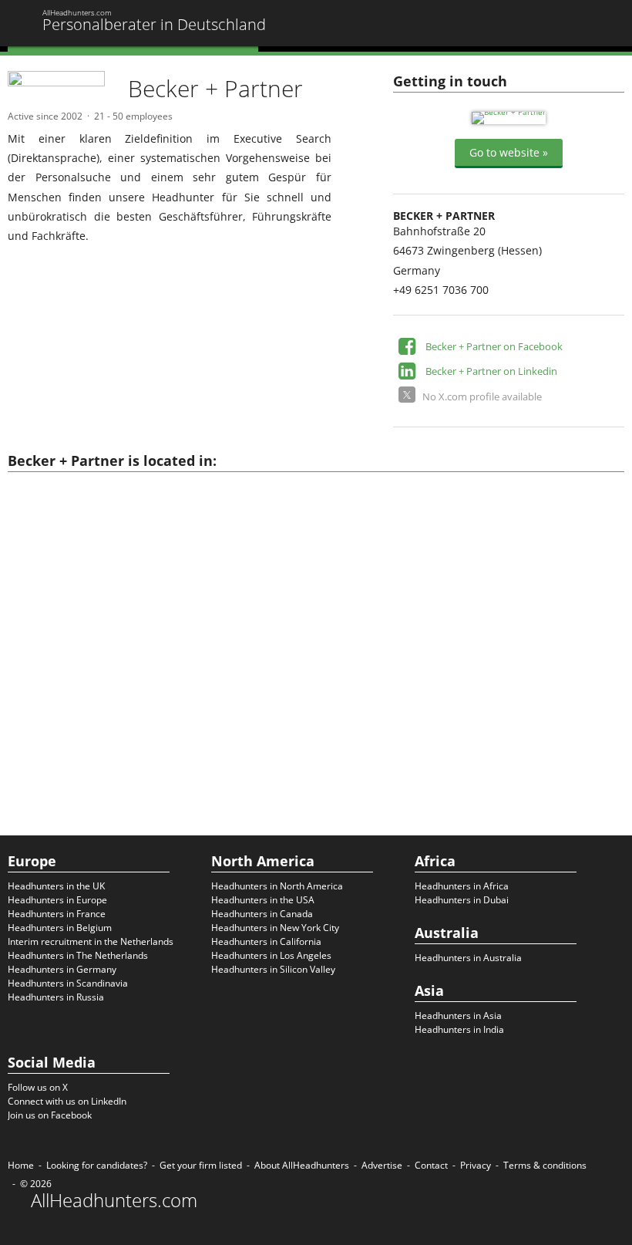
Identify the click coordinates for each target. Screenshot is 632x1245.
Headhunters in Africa (462, 885)
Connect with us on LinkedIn (67, 1101)
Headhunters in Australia (468, 957)
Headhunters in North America (277, 885)
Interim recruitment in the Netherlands (90, 941)
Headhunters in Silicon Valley (273, 969)
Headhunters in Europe (57, 899)
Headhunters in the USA (262, 899)
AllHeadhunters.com (114, 1200)
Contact (431, 1165)
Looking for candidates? (96, 1165)
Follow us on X (38, 1087)
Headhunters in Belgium (60, 927)
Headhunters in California (266, 941)
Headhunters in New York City (275, 927)
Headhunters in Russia (56, 997)
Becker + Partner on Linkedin (491, 371)
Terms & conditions (545, 1165)
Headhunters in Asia (458, 1015)
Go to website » (508, 152)
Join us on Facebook (50, 1115)
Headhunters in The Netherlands (78, 955)
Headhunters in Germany (62, 969)
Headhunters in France (57, 913)
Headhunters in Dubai (462, 899)
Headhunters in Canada (262, 913)
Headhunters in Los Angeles (271, 955)
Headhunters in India (459, 1029)
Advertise (381, 1165)
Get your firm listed (201, 1165)
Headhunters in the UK (56, 885)
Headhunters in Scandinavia (68, 983)
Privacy (475, 1165)
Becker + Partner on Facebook (494, 346)
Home (21, 1165)
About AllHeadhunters (301, 1165)
